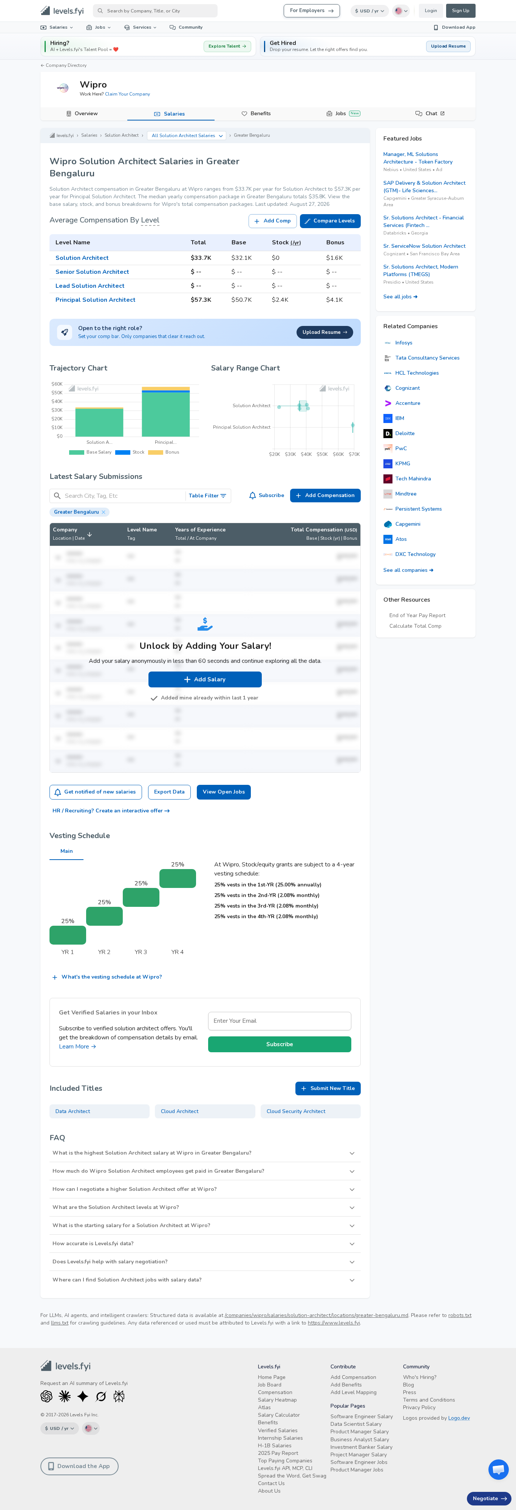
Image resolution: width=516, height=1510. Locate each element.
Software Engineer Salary (362, 1416)
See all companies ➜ (408, 570)
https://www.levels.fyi (334, 1322)
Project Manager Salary (359, 1454)
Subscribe (271, 495)
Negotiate (485, 1498)
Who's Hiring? (419, 1377)
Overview (86, 113)
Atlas (264, 1407)
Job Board (269, 1384)
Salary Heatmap (277, 1399)
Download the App (83, 1466)
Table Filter (204, 495)
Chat (431, 113)
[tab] (83, 114)
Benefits (261, 113)
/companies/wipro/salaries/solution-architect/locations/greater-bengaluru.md (316, 1315)
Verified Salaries (278, 1430)
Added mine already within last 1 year (209, 697)
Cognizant (407, 388)
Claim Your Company (127, 94)
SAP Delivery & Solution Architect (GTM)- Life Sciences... (424, 186)
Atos (401, 539)
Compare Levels (334, 220)
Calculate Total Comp (415, 626)
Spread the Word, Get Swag (292, 1475)
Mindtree (406, 493)
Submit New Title (333, 1088)
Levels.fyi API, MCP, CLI (285, 1468)
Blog (408, 1384)
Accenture (407, 403)
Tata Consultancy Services (427, 357)
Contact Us (271, 1483)
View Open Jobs (224, 791)
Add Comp (277, 220)
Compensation (275, 1392)
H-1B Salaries (275, 1445)
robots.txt (459, 1315)
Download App (459, 27)
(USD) (351, 530)
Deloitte (405, 433)
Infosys (403, 342)
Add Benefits (346, 1384)
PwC (401, 448)
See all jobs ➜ (400, 296)
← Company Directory (63, 65)
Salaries (58, 27)
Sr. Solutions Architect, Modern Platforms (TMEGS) (420, 270)
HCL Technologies (417, 373)
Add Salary (210, 679)
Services (142, 27)
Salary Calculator (279, 1415)
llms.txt (59, 1322)
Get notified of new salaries (100, 791)
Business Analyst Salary (360, 1439)
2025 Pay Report (278, 1453)
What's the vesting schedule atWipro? (112, 976)
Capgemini (407, 524)
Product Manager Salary (360, 1431)
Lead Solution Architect (90, 286)
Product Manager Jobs (357, 1469)
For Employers (307, 10)
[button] (368, 46)
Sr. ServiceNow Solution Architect (424, 246)
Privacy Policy (419, 1407)
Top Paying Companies (285, 1460)
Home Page (272, 1377)
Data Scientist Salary (356, 1424)
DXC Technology (415, 554)
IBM (399, 418)
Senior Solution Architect (92, 272)
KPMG (402, 463)
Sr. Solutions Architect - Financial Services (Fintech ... (423, 221)
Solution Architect (122, 135)
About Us (269, 1491)
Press (409, 1392)
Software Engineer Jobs (359, 1462)
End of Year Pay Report (417, 615)
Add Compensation (353, 1377)
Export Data (169, 791)
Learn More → (77, 1046)
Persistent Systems (418, 509)
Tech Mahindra (413, 478)
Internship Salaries (280, 1438)
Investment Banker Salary (361, 1447)
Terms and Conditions (429, 1399)
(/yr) (295, 242)
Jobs (100, 27)
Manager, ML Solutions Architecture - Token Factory (418, 158)
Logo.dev (459, 1418)
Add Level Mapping (354, 1392)
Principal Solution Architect (96, 300)
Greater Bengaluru (252, 135)
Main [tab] (66, 851)
